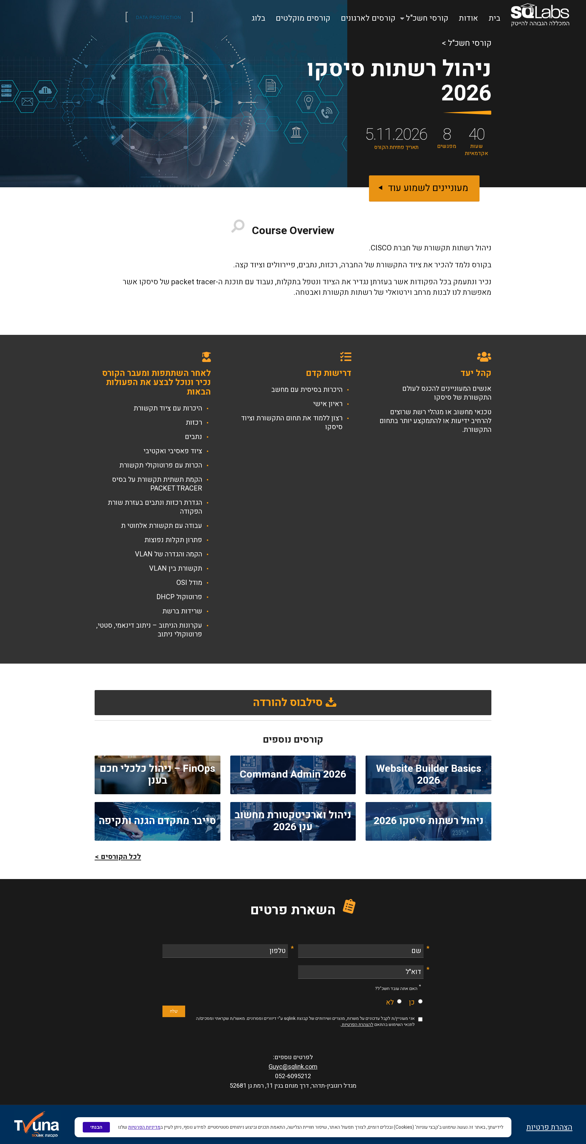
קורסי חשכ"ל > (466, 43)
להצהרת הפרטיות (357, 1024)
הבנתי (96, 1127)
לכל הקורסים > (118, 857)
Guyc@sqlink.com (293, 1066)
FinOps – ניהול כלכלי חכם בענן (157, 774)
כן (412, 1002)
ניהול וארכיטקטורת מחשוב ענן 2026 (293, 821)
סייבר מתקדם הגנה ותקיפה (157, 821)
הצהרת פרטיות (549, 1127)
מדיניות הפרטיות (144, 1127)
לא (390, 1002)
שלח (174, 1011)
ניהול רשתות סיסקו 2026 (429, 821)
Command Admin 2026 (293, 774)
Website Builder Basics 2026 (428, 774)
